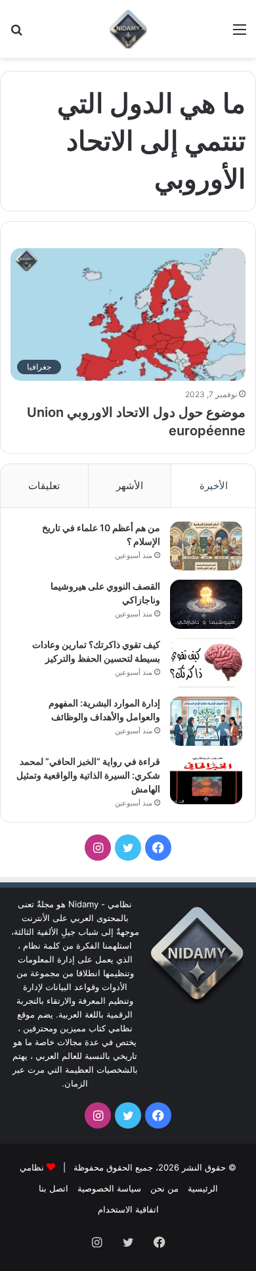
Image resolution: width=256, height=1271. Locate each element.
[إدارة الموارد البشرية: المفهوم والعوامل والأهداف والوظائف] (206, 721)
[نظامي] (128, 29)
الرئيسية (203, 1188)
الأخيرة (214, 485)
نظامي (32, 1167)
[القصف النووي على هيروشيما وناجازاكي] (206, 604)
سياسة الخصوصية (109, 1188)
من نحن (164, 1188)
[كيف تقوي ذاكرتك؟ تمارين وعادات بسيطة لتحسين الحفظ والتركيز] (206, 662)
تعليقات (44, 485)
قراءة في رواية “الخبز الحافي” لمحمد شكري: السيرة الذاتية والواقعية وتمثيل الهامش (88, 775)
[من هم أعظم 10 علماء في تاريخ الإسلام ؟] (206, 546)
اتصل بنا (53, 1188)
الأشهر (129, 485)
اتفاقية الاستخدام (128, 1209)
